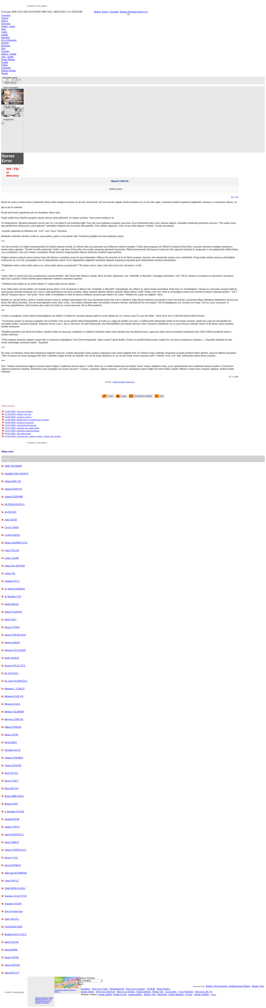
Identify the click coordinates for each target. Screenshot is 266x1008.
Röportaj (5, 37)
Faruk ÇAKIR (11, 558)
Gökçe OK (9, 573)
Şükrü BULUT (11, 972)
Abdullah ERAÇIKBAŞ (16, 473)
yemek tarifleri (105, 994)
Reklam (123, 11)
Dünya (4, 21)
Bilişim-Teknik (8, 70)
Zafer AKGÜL (11, 919)
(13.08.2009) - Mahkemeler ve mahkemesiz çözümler (27, 420)
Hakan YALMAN (13, 612)
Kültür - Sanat (8, 26)
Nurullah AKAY (12, 750)
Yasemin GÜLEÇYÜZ (15, 896)
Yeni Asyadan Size (13, 911)
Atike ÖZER (10, 519)
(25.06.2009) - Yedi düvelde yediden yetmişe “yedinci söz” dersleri (33, 436)
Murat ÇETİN (11, 734)
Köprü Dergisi (144, 991)
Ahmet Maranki (175, 994)
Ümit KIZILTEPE (13, 926)
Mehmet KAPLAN (13, 696)
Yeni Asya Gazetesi (135, 989)
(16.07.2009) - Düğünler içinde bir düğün (22, 431)
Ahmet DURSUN (13, 489)
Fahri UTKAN (11, 550)
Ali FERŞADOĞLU (14, 504)
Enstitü (4, 62)
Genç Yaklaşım (186, 991)
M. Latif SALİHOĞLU (16, 681)
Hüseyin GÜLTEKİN (15, 650)
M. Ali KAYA (11, 673)
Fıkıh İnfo (162, 994)
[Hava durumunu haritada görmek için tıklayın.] (82, 984)
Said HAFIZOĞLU (14, 834)
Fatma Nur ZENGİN (14, 565)
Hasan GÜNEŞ (12, 627)
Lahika (4, 34)
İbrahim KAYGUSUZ (15, 934)
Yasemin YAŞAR (12, 903)
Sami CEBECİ (11, 842)
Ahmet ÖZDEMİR (13, 496)
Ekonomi (5, 23)
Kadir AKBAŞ (11, 658)
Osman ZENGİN (12, 765)
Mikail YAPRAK (12, 727)
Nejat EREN (10, 742)
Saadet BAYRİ (11, 819)
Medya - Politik (8, 54)
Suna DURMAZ (12, 865)
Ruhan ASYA (11, 803)
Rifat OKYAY (11, 788)
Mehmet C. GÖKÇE (14, 688)
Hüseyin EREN (12, 642)
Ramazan (5, 45)
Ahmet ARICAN (12, 481)
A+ (232, 197)
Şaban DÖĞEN (12, 965)
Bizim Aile (158, 991)
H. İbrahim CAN (12, 596)
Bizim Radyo (163, 989)
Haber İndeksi (8, 59)
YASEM (151, 989)
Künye (105, 11)
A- (237, 197)
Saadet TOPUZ (12, 827)
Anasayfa (5, 15)
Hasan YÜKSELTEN (15, 635)
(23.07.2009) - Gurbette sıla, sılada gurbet (22, 428)
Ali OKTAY (10, 512)
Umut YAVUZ (11, 880)
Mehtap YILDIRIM (14, 711)
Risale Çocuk (120, 994)
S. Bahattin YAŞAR (14, 811)
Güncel (4, 18)
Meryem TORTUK (13, 719)
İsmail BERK (11, 949)
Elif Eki (5, 43)
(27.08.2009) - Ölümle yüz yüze (18, 414)
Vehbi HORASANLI (14, 888)
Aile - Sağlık (7, 56)
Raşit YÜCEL (11, 773)
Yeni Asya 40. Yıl (203, 991)
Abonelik (114, 11)
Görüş (4, 32)
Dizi (3, 48)
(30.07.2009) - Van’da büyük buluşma (20, 425)
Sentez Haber (87, 991)
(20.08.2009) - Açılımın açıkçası (18, 417)
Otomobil (5, 68)
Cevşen (188, 994)
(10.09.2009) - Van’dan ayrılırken (19, 411)
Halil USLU (10, 619)
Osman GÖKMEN (13, 757)
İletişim (97, 11)
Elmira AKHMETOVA (15, 542)
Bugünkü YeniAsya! (138, 11)
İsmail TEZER (11, 957)
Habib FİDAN (11, 604)
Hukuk (4, 73)
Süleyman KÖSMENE (15, 873)
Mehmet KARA (12, 704)
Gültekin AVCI (11, 581)
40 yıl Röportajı (8, 40)
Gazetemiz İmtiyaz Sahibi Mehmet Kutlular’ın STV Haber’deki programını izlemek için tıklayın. (44, 1000)
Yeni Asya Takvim (126, 991)
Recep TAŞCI (11, 780)
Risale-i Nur (150, 994)
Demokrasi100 (117, 989)
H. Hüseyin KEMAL (14, 588)
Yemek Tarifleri (201, 994)
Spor (3, 29)
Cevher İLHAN (12, 535)
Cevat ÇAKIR (11, 527)
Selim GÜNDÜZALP (15, 850)
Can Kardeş (171, 991)
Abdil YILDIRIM (13, 466)
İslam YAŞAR (11, 942)
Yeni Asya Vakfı (100, 989)
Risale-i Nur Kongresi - (217, 986)
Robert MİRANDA (14, 796)
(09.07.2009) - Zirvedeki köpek (18, 433)
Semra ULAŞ (11, 857)
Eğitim (4, 65)
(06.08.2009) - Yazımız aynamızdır (19, 422)
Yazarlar (5, 51)
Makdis (213, 995)
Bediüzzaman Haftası (239, 986)
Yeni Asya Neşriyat (105, 991)
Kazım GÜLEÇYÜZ (14, 665)
